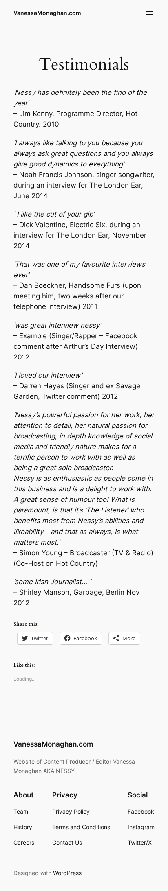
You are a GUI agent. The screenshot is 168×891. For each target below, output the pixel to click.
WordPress (67, 872)
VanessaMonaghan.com (47, 12)
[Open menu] (150, 13)
